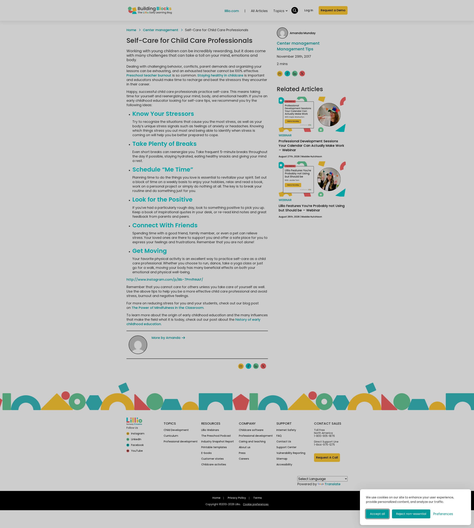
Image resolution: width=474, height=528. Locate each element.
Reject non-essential (411, 514)
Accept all (377, 514)
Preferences (443, 514)
